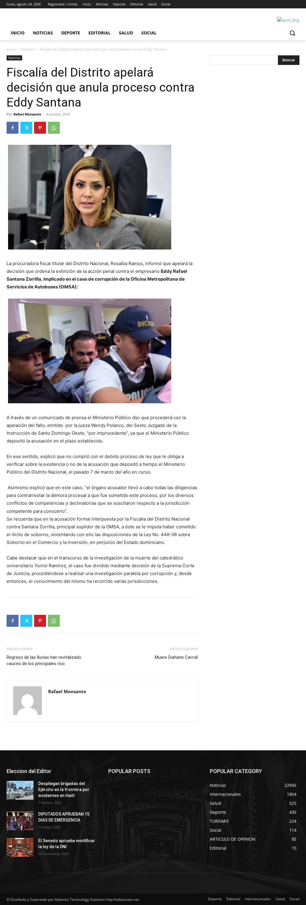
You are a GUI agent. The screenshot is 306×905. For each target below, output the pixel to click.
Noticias (27, 49)
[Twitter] (26, 128)
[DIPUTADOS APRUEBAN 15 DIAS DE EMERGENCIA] (20, 820)
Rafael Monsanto (27, 114)
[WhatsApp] (54, 128)
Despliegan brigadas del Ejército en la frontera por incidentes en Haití (63, 789)
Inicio (11, 49)
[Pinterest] (40, 128)
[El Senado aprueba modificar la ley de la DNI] (20, 847)
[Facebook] (13, 128)
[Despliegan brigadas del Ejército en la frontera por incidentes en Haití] (20, 790)
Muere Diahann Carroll (176, 657)
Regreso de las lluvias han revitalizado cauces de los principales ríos (44, 660)
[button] (292, 33)
